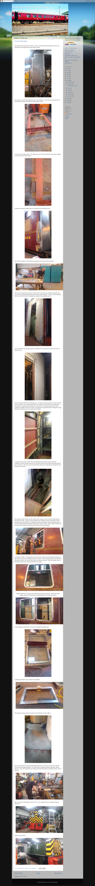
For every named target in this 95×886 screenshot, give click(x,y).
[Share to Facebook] (43, 868)
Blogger (56, 882)
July (69, 88)
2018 (68, 76)
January (70, 96)
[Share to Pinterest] (45, 868)
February (70, 94)
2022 (68, 68)
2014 (68, 100)
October (70, 84)
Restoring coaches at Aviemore (30, 6)
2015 (68, 98)
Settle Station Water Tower (71, 55)
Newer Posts (18, 873)
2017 (68, 78)
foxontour (68, 113)
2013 (68, 102)
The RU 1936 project (21, 41)
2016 (68, 80)
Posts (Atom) (24, 876)
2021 (68, 70)
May (69, 90)
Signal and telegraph (70, 50)
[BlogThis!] (40, 868)
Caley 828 (67, 53)
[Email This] (39, 868)
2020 (68, 72)
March (69, 92)
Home (38, 873)
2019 (68, 74)
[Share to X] (42, 868)
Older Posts (58, 873)
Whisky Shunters (69, 51)
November (70, 82)
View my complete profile (67, 117)
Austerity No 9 (68, 63)
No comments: (33, 868)
